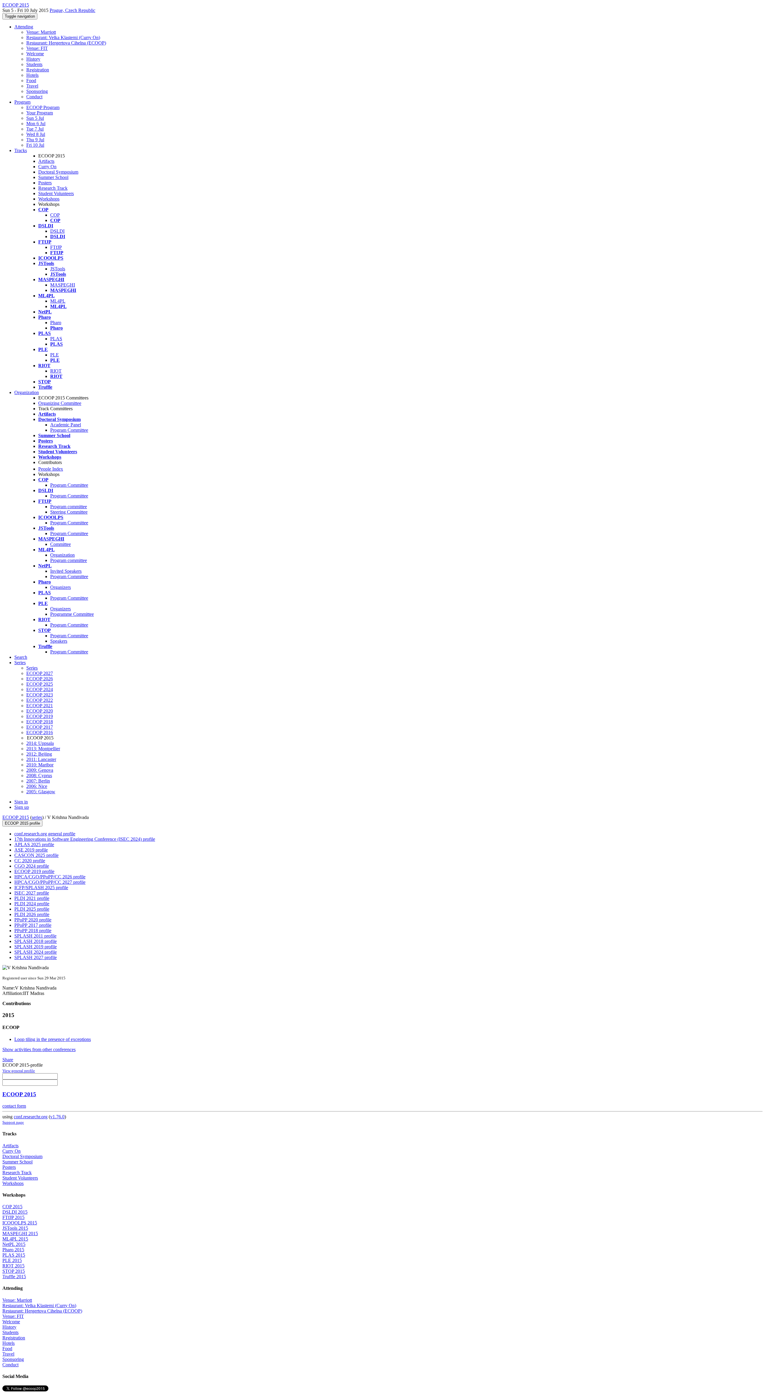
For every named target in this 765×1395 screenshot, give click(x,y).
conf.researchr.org (31, 1116)
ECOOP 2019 (39, 716)
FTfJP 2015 (13, 1217)
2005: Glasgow (40, 791)
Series (32, 667)
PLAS (56, 338)
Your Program (39, 112)
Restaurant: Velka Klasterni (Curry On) (63, 37)
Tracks (20, 150)
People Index (50, 468)
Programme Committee (72, 614)
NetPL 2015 (13, 1244)
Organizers (60, 587)
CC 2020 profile (29, 860)
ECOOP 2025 (39, 684)
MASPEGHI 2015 (20, 1233)
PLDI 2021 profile (31, 898)
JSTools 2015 (15, 1228)
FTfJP (56, 247)
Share (7, 1059)
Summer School (53, 177)
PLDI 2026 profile (31, 914)
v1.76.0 (57, 1116)
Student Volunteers (56, 193)
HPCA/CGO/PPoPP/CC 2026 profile (49, 876)
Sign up (21, 807)
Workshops (48, 198)
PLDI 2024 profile (31, 903)
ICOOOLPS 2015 (19, 1222)
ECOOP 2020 (39, 710)
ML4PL (57, 301)
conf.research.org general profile (44, 833)
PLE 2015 (12, 1260)
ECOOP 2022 (39, 700)
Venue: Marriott (41, 32)
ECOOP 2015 (15, 817)
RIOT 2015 (13, 1265)
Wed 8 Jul (35, 134)
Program (22, 102)
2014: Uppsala (40, 743)
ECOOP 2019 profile (34, 871)
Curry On (47, 166)
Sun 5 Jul (35, 118)
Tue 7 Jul (35, 128)
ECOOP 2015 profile (22, 823)
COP (55, 215)
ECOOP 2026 (39, 678)
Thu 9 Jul (35, 139)
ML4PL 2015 (15, 1238)
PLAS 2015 (13, 1255)
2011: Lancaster (41, 759)
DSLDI (57, 231)
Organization (26, 392)
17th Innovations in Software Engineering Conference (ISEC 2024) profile (84, 839)
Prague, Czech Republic (72, 10)
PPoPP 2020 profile (32, 919)
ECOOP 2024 (39, 689)
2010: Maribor (39, 764)
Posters (45, 182)
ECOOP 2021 (39, 705)
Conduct (34, 96)
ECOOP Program (42, 107)
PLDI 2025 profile (31, 909)
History (33, 59)
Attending (23, 26)
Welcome (35, 53)
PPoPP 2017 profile (32, 925)
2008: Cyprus (39, 775)
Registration (37, 69)
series (37, 817)
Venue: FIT (37, 48)
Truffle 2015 (14, 1276)
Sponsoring (37, 91)
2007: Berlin (38, 780)
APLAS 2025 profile (34, 844)
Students (34, 64)
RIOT (56, 370)
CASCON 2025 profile (36, 855)
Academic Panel (65, 424)
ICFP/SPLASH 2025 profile (41, 887)
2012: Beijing (39, 754)
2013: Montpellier (43, 748)
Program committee (68, 506)
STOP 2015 (13, 1271)
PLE (54, 354)
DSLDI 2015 (14, 1212)
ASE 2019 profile (31, 849)
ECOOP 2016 (39, 732)
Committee (60, 544)
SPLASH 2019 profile (35, 946)
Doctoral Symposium (58, 171)
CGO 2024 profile (31, 866)
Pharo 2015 (13, 1249)
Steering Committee (69, 511)
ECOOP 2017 (39, 727)
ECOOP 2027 (39, 673)
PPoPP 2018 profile (32, 930)
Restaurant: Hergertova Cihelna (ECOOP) (66, 42)
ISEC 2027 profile (31, 892)
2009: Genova (39, 770)
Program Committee (69, 430)
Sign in (21, 801)
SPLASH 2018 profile (35, 941)
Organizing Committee (59, 403)
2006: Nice (36, 786)
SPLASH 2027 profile (35, 957)
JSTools (57, 268)
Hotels (32, 75)
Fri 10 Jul (35, 145)
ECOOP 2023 (39, 694)
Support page (13, 1122)
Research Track (53, 188)
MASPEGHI (62, 284)
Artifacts (46, 161)
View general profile (18, 1070)
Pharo (55, 322)
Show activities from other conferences (39, 1049)
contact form (14, 1105)
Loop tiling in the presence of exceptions (52, 1039)
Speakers (58, 641)
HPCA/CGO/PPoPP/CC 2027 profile (49, 882)
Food (31, 80)
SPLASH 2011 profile (35, 935)
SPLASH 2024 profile (35, 952)
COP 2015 (12, 1206)
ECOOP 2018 (39, 721)
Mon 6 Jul (35, 123)
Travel (32, 85)
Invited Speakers (66, 571)
